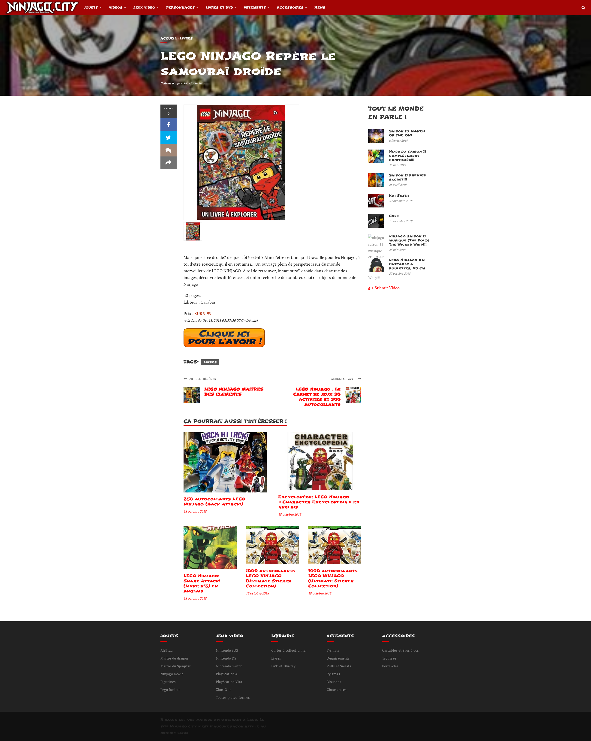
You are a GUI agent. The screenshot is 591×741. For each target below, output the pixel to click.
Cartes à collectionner (289, 650)
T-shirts (333, 650)
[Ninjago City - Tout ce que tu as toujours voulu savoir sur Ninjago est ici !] (42, 7)
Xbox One (223, 689)
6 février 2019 (398, 140)
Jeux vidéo (144, 7)
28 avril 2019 (398, 185)
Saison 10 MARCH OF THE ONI (407, 133)
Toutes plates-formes (233, 697)
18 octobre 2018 (195, 511)
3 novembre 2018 (401, 201)
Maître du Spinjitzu (175, 666)
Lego (252, 719)
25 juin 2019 (397, 165)
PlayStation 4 (226, 674)
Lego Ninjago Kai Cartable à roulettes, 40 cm (407, 264)
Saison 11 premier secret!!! (407, 177)
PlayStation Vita (229, 681)
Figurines (168, 681)
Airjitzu (166, 650)
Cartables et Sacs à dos (400, 650)
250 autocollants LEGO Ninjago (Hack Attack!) (214, 501)
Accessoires (290, 7)
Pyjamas (333, 674)
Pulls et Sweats (339, 666)
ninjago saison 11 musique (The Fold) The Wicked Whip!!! (409, 240)
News (319, 7)
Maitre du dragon (174, 658)
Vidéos (116, 7)
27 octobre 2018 (400, 273)
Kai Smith (399, 195)
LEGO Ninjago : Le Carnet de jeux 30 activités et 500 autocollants (317, 397)
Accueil (168, 38)
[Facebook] (168, 124)
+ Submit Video (385, 288)
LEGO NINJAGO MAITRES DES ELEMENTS (233, 392)
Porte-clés (390, 666)
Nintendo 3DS (227, 650)
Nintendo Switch (229, 666)
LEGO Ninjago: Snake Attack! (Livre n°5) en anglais (202, 583)
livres (210, 362)
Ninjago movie (172, 674)
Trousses (389, 658)
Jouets (91, 7)
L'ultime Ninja (170, 83)
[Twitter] (168, 137)
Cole (394, 216)
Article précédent (203, 379)
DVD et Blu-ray (283, 666)
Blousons (334, 681)
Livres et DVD (219, 7)
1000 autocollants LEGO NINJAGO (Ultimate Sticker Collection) (270, 578)
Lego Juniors (170, 689)
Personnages (180, 7)
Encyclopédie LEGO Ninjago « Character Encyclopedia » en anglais (318, 502)
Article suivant (343, 379)
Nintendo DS (226, 658)
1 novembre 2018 (401, 221)
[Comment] (168, 150)
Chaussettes (337, 689)
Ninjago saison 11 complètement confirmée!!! (407, 155)
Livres (186, 38)
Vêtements (255, 7)
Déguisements (338, 658)
